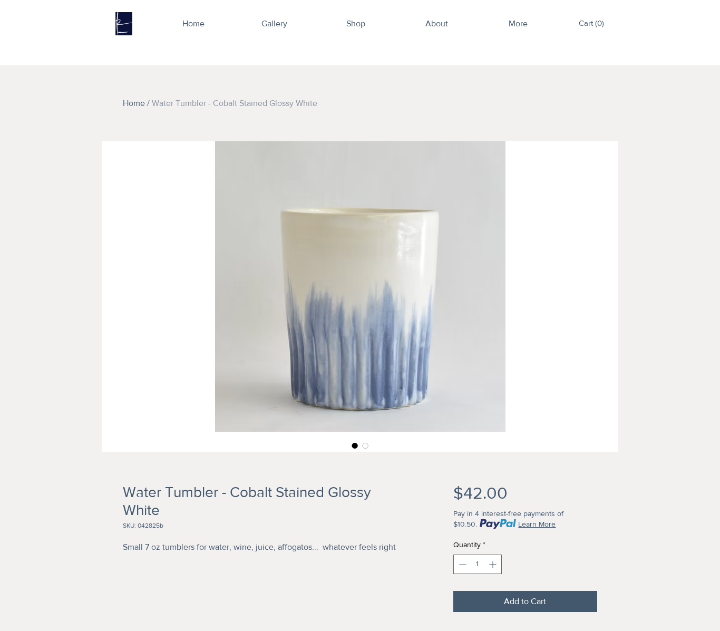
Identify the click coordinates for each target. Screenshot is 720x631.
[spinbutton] (477, 564)
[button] (593, 23)
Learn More (537, 524)
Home (134, 103)
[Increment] (493, 564)
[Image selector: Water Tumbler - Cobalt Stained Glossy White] (354, 445)
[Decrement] (461, 564)
